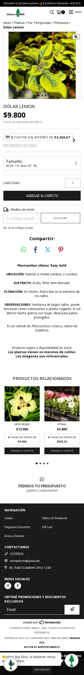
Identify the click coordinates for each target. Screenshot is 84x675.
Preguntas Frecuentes (17, 527)
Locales (8, 518)
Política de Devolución (54, 518)
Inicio (7, 23)
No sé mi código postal (18, 228)
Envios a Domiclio (14, 536)
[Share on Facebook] (35, 249)
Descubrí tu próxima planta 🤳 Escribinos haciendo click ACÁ (42, 3)
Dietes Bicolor (22, 424)
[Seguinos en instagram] (7, 585)
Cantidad (11, 183)
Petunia (62, 424)
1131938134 (16, 554)
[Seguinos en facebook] (17, 585)
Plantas (19, 23)
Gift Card (47, 527)
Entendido (42, 669)
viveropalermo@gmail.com (25, 561)
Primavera (61, 23)
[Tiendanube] (42, 623)
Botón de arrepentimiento (42, 647)
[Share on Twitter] (47, 249)
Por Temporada (39, 23)
